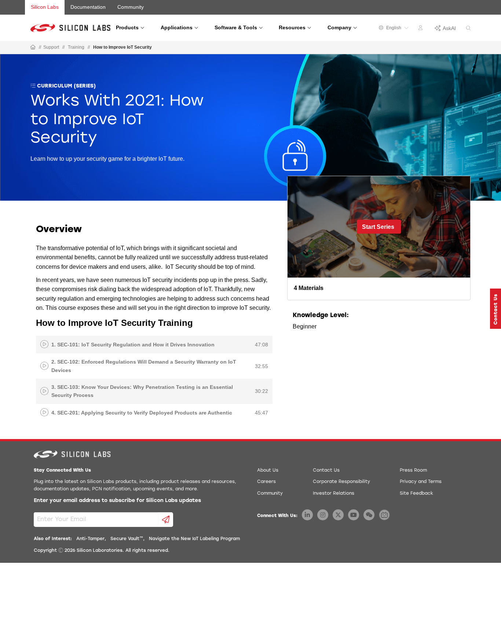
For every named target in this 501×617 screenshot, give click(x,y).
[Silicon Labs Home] (33, 48)
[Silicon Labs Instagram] (322, 514)
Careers (266, 482)
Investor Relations (333, 493)
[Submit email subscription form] (166, 519)
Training (76, 47)
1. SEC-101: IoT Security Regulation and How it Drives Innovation (133, 344)
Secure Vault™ (126, 539)
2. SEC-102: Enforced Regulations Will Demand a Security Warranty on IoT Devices (143, 366)
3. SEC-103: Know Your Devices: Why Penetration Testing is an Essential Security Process (142, 391)
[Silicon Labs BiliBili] (384, 514)
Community (130, 7)
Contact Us (326, 470)
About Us (267, 470)
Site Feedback (416, 493)
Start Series (378, 227)
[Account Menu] (421, 29)
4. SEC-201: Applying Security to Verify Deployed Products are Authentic (141, 413)
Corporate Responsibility (341, 482)
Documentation (88, 7)
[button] (495, 309)
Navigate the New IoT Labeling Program (194, 539)
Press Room (413, 470)
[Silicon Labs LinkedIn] (307, 514)
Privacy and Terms (421, 482)
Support (51, 47)
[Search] (468, 28)
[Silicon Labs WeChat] (368, 514)
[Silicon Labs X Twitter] (338, 514)
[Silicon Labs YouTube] (353, 514)
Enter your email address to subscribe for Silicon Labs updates (117, 500)
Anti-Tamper (90, 539)
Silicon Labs (45, 7)
